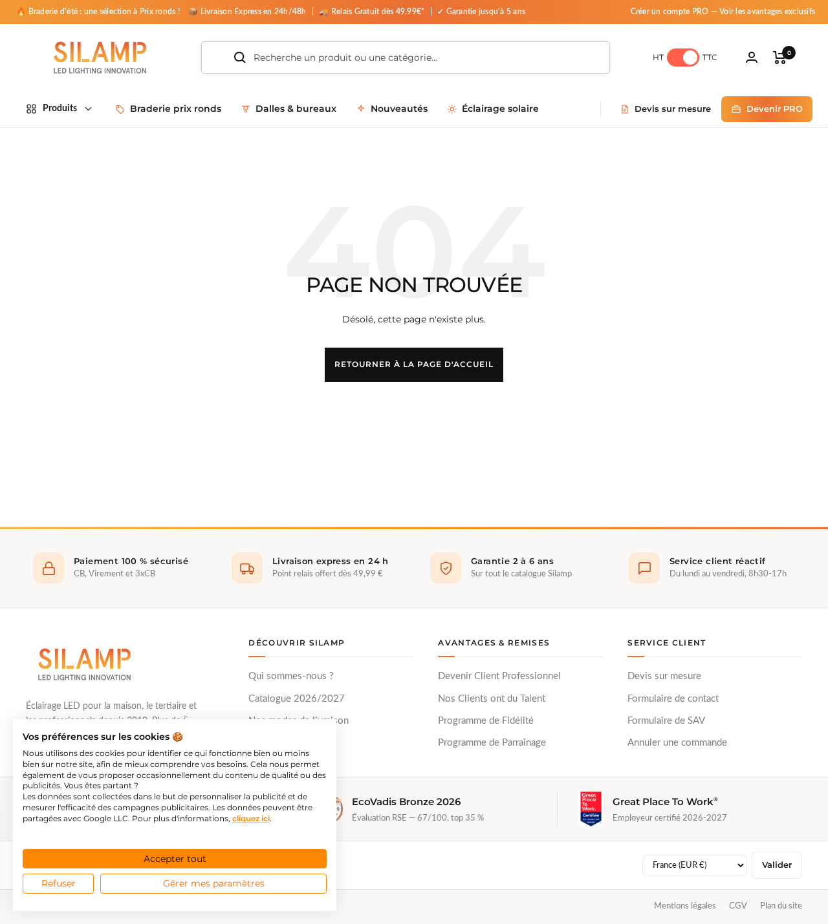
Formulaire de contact (673, 699)
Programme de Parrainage (492, 743)
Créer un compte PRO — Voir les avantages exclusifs (723, 12)
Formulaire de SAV (666, 721)
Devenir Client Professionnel (499, 676)
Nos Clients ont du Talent (491, 699)
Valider (777, 865)
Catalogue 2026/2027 (296, 699)
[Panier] (780, 57)
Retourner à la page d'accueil (414, 364)
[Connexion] (751, 57)
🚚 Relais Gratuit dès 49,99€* (372, 12)
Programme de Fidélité (486, 721)
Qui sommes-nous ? (291, 676)
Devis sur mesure (664, 676)
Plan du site (781, 906)
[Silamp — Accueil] (84, 664)
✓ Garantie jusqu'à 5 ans (481, 12)
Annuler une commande (677, 743)
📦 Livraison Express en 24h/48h (248, 12)
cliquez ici (251, 818)
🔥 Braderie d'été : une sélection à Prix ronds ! (98, 12)
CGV (738, 906)
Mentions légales (685, 906)
